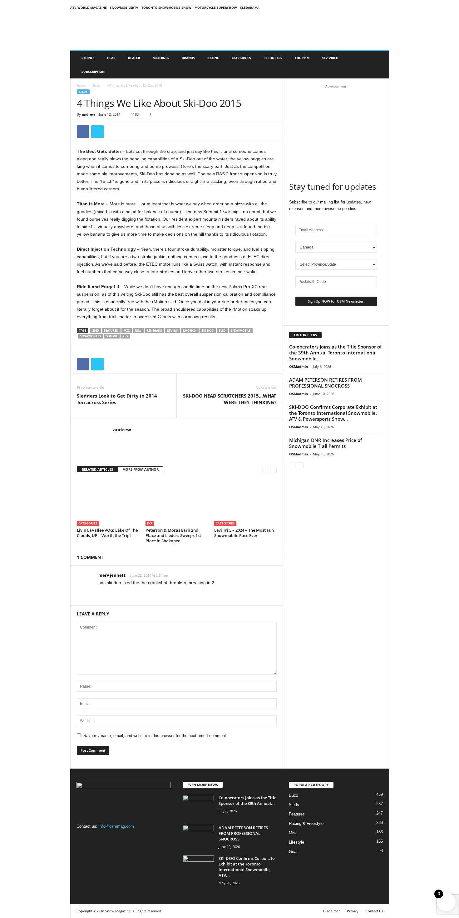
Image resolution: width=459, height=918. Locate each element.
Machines (161, 58)
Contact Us (374, 911)
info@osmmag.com (116, 826)
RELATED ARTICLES (97, 469)
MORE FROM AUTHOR (140, 469)
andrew (88, 114)
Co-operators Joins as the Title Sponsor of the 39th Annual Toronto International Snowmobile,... (335, 353)
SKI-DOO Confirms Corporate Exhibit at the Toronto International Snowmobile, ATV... (246, 866)
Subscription (93, 71)
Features (297, 814)
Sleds (96, 85)
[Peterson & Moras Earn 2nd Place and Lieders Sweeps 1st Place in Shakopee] (177, 502)
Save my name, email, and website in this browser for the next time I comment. (155, 735)
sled (222, 331)
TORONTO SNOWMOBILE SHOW (166, 7)
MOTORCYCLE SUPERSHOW (216, 7)
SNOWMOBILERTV (124, 7)
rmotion (189, 331)
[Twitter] (97, 131)
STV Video (330, 58)
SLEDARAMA (249, 7)
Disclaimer (331, 911)
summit (111, 336)
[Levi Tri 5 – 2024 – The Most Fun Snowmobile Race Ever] (245, 502)
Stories (88, 58)
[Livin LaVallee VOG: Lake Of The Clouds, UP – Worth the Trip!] (108, 502)
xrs (125, 336)
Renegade (154, 331)
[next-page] (273, 469)
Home (81, 85)
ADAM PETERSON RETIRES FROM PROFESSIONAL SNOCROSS (325, 383)
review (172, 331)
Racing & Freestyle (306, 823)
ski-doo (208, 331)
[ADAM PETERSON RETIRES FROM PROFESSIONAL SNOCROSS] (198, 836)
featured (111, 331)
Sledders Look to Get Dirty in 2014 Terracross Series (117, 399)
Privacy (352, 911)
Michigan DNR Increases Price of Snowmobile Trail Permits (325, 443)
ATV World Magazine (88, 7)
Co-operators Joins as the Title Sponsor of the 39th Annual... (247, 800)
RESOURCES (273, 58)
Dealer (134, 58)
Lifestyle (296, 842)
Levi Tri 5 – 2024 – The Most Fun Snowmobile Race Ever (244, 532)
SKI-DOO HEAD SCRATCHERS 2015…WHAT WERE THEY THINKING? (229, 399)
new (138, 331)
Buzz (293, 795)
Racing (213, 58)
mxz (127, 331)
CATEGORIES (241, 58)
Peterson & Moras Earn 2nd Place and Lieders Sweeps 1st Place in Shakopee (173, 535)
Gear (111, 58)
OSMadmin (298, 366)
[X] (108, 838)
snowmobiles (90, 336)
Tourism (302, 58)
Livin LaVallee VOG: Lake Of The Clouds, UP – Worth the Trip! (107, 532)
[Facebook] (83, 131)
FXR (149, 523)
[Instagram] (95, 838)
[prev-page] (265, 469)
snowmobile (240, 331)
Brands (188, 58)
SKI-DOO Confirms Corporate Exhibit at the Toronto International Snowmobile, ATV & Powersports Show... (333, 413)
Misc (293, 832)
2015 (95, 331)
